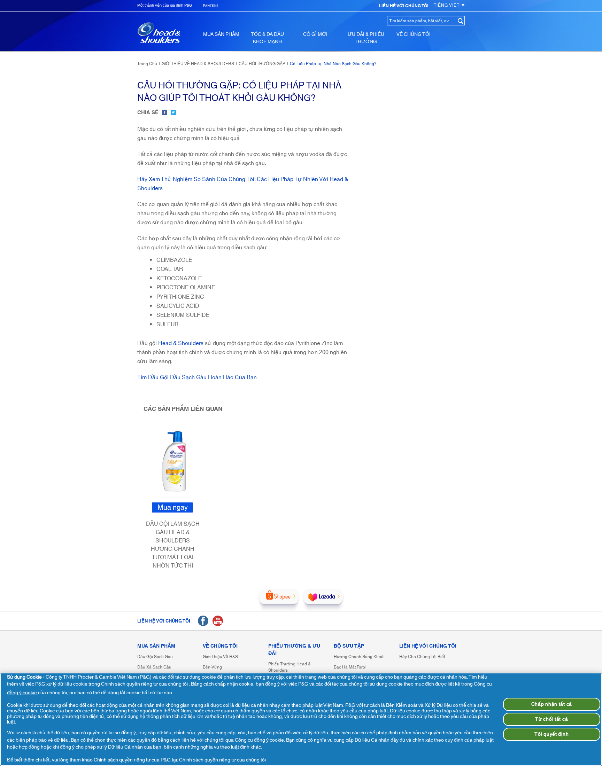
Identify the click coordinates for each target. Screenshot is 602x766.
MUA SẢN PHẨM (221, 34)
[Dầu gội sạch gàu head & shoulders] (158, 33)
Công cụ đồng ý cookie (259, 740)
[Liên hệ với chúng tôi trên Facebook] (203, 621)
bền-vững (212, 667)
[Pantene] (210, 5)
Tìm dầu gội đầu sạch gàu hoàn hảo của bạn (197, 377)
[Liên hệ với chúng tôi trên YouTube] (218, 621)
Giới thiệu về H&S (220, 657)
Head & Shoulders (180, 343)
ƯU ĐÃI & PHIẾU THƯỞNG (366, 38)
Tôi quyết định (551, 734)
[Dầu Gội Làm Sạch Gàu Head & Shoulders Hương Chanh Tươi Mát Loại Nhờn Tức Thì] (175, 461)
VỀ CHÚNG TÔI (413, 34)
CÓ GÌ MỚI (315, 34)
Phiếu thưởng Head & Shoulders (289, 667)
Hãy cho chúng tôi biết (422, 657)
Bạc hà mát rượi (350, 667)
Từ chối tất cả (551, 719)
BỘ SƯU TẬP (349, 646)
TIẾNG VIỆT (447, 5)
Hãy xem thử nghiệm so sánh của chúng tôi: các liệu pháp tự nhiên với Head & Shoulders (242, 183)
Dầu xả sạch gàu (154, 667)
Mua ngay (172, 507)
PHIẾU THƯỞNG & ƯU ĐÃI (294, 650)
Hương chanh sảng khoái (359, 657)
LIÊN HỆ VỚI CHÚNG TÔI (427, 646)
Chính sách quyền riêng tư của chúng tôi (145, 684)
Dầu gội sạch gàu (155, 657)
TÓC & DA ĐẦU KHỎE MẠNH (267, 38)
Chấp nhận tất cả (551, 704)
